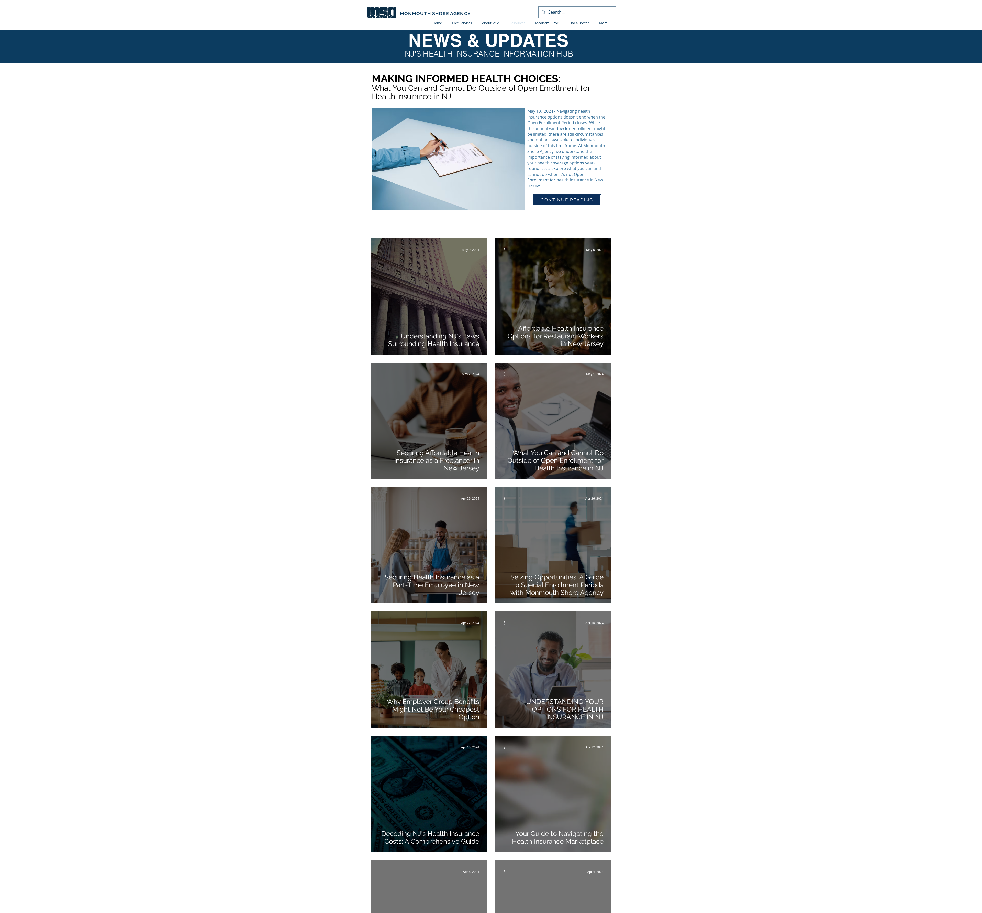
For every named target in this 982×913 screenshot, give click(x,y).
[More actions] (381, 249)
